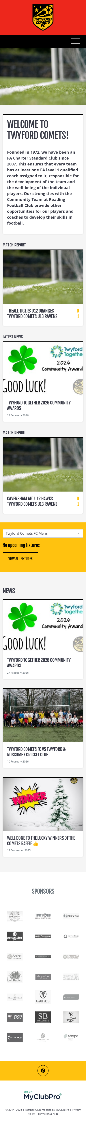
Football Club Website (38, 1110)
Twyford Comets (43, 17)
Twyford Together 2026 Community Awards (39, 405)
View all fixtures (20, 559)
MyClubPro (62, 1110)
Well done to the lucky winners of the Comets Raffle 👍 (41, 840)
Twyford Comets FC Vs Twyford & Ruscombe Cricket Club (36, 751)
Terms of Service (48, 1114)
